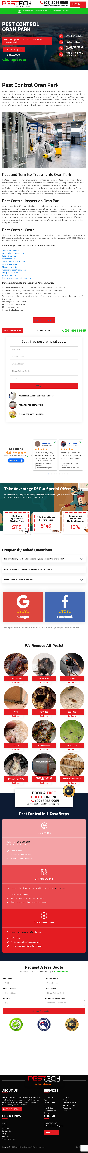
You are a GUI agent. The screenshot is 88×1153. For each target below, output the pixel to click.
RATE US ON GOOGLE (11, 1109)
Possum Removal (69, 1103)
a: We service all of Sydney (54, 1126)
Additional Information (55, 999)
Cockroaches (49, 1097)
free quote (51, 1132)
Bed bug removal (9, 264)
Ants (45, 1105)
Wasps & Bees (49, 1103)
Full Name (7, 979)
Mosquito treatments (11, 273)
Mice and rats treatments (13, 253)
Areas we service (8, 1139)
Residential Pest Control (69, 1109)
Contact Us (6, 1131)
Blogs (4, 1134)
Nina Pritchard (48, 443)
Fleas (46, 1100)
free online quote (14, 50)
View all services (69, 1105)
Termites (66, 1097)
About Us (5, 1128)
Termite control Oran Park (13, 262)
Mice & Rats (48, 1108)
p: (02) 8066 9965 (50, 1123)
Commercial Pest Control (50, 1112)
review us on (14, 460)
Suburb (6, 999)
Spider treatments (10, 256)
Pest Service (50, 989)
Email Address (9, 989)
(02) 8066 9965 (23, 842)
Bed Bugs (66, 1100)
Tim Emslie (72, 443)
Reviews (5, 1136)
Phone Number (51, 979)
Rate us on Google (44, 320)
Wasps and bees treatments (14, 270)
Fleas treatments (9, 267)
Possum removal (9, 275)
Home (4, 1123)
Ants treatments (9, 259)
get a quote (78, 4)
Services (5, 1126)
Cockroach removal (10, 251)
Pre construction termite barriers (16, 278)
